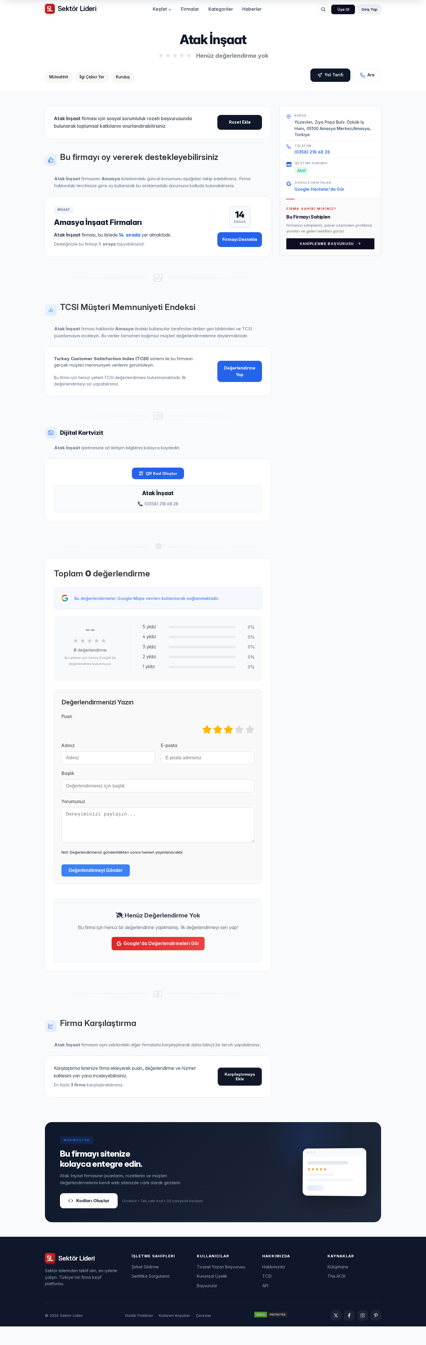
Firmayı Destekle (239, 239)
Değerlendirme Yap (239, 371)
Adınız (68, 745)
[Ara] (323, 9)
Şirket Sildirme (145, 1266)
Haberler (252, 9)
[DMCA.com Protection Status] (271, 1315)
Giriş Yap (369, 9)
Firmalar (190, 9)
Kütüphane (337, 1266)
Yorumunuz (73, 801)
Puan (66, 716)
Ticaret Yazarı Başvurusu (221, 1266)
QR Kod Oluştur (161, 473)
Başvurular (207, 1285)
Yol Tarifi (334, 74)
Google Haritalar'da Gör (319, 188)
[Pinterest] (376, 1315)
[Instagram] (362, 1315)
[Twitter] (336, 1315)
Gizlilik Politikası (139, 1315)
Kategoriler (220, 9)
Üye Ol (343, 9)
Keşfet (160, 9)
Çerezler (203, 1315)
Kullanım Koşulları (174, 1315)
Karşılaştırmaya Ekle (240, 1076)
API (265, 1285)
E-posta (169, 745)
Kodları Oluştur (93, 1200)
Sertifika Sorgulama (151, 1276)
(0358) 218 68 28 (312, 151)
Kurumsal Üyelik (212, 1276)
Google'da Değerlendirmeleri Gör (161, 943)
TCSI (267, 1276)
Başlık (67, 773)
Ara (370, 74)
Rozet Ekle (240, 122)
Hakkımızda (273, 1266)
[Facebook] (349, 1315)
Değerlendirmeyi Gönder (96, 870)
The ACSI (336, 1276)
